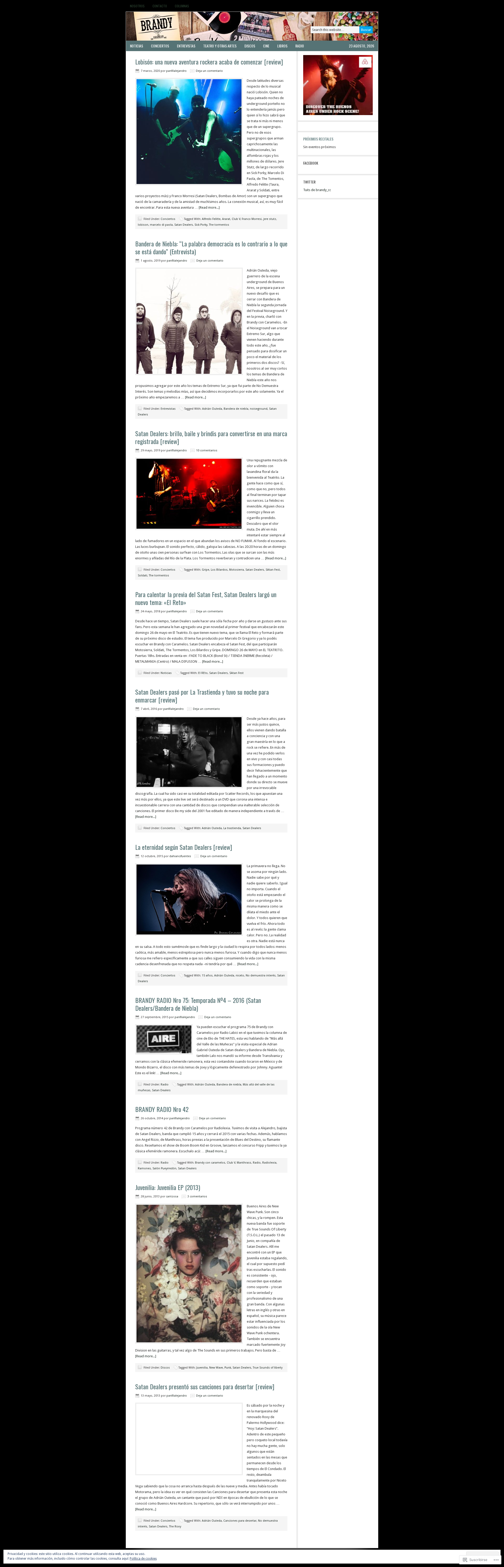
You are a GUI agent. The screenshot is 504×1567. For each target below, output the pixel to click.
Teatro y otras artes (220, 45)
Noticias (136, 45)
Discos (249, 45)
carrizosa (172, 1196)
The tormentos (219, 224)
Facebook (310, 163)
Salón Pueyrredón (164, 1168)
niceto (240, 975)
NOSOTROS (137, 6)
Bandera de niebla (236, 408)
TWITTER (309, 182)
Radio (299, 45)
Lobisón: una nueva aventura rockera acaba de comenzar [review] (209, 61)
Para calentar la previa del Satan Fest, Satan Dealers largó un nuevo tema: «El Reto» (205, 598)
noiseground (258, 408)
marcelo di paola (161, 224)
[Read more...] (209, 207)
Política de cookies (143, 1558)
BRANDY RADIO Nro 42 (161, 1109)
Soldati (142, 575)
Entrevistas (186, 45)
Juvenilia (202, 1367)
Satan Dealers (183, 224)
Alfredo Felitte (211, 219)
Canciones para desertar (239, 1520)
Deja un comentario (209, 71)
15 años (207, 975)
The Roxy (175, 1526)
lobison (143, 224)
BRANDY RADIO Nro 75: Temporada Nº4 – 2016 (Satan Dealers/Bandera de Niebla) (198, 1004)
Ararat (226, 219)
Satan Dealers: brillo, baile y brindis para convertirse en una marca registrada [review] (211, 437)
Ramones (144, 1168)
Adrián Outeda (212, 408)
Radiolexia (269, 1162)
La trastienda (232, 828)
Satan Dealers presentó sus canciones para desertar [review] (204, 1386)
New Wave (216, 1367)
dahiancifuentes (180, 856)
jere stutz (269, 219)
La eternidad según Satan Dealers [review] (183, 847)
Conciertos (160, 45)
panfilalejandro (176, 71)
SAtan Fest (273, 569)
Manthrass (244, 1162)
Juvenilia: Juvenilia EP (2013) (167, 1187)
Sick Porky (201, 224)
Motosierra (236, 569)
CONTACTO (160, 6)
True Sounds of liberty (267, 1367)
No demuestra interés (261, 975)
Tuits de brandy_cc (317, 190)
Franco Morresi (252, 219)
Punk (227, 1367)
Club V (236, 219)
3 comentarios (197, 1196)
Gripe (205, 569)
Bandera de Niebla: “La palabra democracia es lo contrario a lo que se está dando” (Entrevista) (211, 247)
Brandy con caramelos (210, 1162)
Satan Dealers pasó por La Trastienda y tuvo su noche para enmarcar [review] (202, 695)
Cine (266, 45)
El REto (203, 673)
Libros (282, 45)
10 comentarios (206, 450)
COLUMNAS (182, 6)
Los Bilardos (219, 569)
